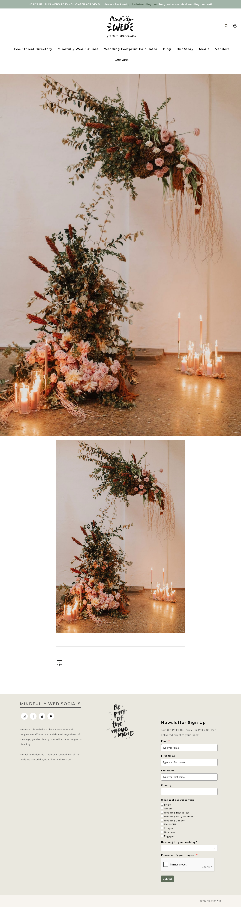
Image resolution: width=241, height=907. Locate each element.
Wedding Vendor (174, 820)
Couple (168, 828)
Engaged (169, 836)
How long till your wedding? (179, 842)
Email (165, 741)
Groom (168, 808)
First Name (168, 755)
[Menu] (5, 26)
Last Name (168, 770)
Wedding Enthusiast (176, 812)
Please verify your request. (179, 855)
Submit (167, 878)
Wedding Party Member (178, 816)
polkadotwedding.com (143, 4)
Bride (167, 804)
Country (166, 785)
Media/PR (170, 824)
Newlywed (170, 832)
